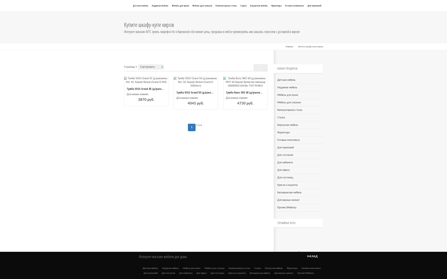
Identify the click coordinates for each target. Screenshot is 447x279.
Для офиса (283, 170)
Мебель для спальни (289, 102)
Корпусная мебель (287, 125)
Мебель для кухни (287, 95)
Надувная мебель (287, 87)
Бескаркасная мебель (289, 192)
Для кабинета (285, 162)
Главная (289, 47)
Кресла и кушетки (287, 185)
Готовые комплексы (288, 140)
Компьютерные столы (289, 110)
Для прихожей (285, 147)
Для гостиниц (285, 177)
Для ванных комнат (137, 94)
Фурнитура (283, 132)
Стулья (281, 117)
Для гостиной (285, 155)
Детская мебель (286, 80)
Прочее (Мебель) (286, 207)
